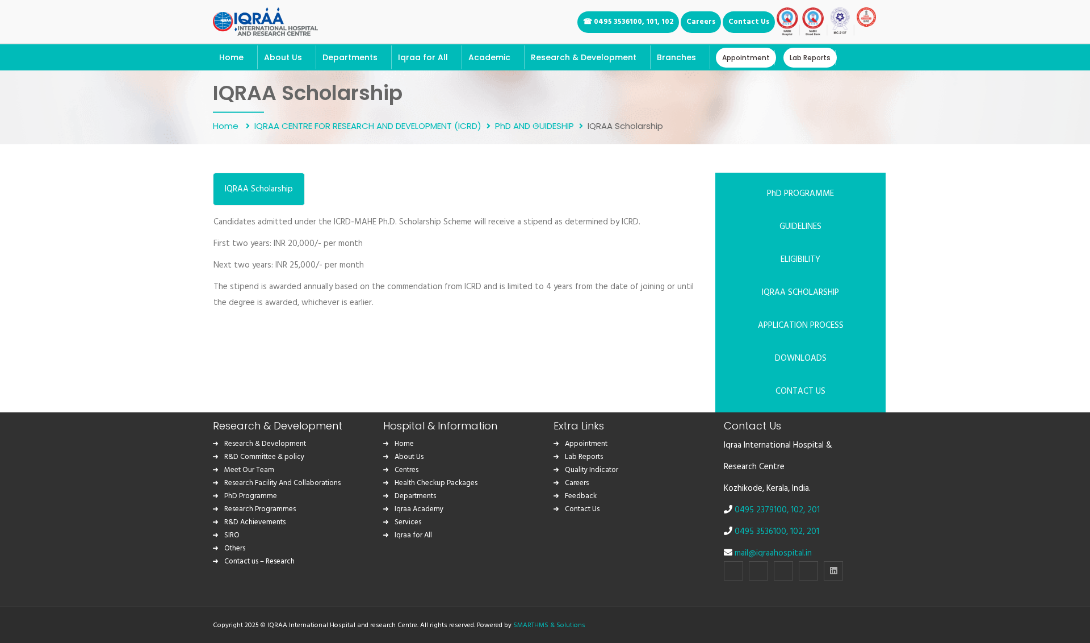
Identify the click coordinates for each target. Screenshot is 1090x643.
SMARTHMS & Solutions (549, 625)
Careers (577, 483)
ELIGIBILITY (800, 259)
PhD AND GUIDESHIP (534, 125)
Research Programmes (260, 509)
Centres (406, 470)
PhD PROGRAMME (800, 194)
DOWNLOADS (801, 358)
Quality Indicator (591, 470)
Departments (415, 496)
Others (234, 548)
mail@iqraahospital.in (773, 553)
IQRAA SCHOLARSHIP (800, 292)
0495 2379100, (763, 510)
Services (408, 522)
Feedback (581, 496)
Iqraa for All (413, 535)
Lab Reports (584, 457)
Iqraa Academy (419, 509)
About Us (409, 457)
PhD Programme (250, 496)
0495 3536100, (762, 531)
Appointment (586, 444)
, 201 (811, 510)
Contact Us (582, 509)
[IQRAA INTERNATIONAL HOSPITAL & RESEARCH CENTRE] (265, 20)
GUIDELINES (800, 226)
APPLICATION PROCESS (801, 325)
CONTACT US (800, 391)
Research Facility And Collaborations (282, 483)
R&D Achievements (255, 522)
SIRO (232, 535)
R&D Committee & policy (264, 457)
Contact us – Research (259, 561)
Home (227, 125)
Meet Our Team (249, 470)
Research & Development (265, 444)
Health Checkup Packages (436, 483)
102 (797, 510)
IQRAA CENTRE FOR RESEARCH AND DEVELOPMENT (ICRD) (367, 125)
